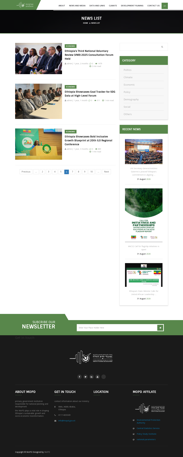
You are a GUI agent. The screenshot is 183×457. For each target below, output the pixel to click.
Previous (26, 171)
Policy (127, 92)
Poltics (127, 69)
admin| (70, 63)
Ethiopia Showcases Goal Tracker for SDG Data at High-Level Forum (90, 93)
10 (91, 171)
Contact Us (153, 5)
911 (98, 100)
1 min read (109, 100)
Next (106, 171)
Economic (129, 84)
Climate (113, 5)
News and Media (77, 5)
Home (85, 23)
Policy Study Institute (146, 433)
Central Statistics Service (148, 428)
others (128, 114)
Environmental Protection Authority (148, 421)
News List (95, 23)
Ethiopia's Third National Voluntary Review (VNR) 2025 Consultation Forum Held (89, 54)
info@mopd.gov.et (66, 420)
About (62, 5)
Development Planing (132, 5)
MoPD (47, 452)
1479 (100, 63)
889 (99, 149)
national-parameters (146, 439)
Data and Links (97, 5)
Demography (131, 99)
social (127, 106)
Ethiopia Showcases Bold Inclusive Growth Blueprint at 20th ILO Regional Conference (88, 140)
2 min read (96, 66)
